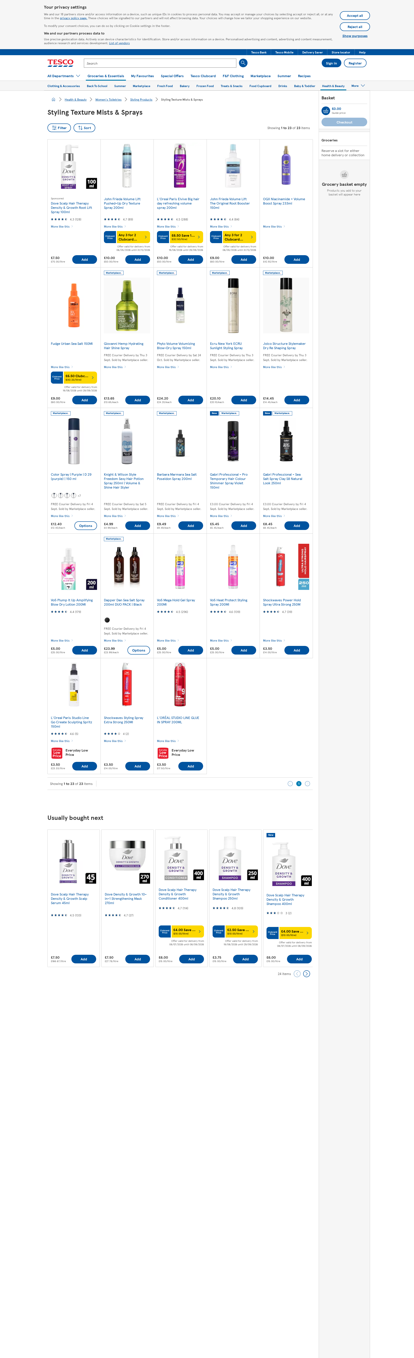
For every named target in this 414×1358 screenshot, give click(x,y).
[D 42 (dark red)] (54, 495)
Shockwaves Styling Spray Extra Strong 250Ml (123, 719)
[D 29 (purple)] (73, 495)
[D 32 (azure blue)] (60, 495)
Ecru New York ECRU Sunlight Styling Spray (226, 345)
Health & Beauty (76, 99)
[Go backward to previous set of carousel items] (297, 973)
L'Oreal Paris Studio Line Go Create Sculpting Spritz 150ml (71, 722)
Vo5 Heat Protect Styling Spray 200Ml (228, 602)
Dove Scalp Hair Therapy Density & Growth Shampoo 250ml (231, 894)
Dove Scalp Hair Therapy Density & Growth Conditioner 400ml (177, 894)
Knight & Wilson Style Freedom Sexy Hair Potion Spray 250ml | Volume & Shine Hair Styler (124, 481)
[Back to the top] (209, 800)
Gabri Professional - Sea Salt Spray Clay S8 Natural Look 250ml (282, 478)
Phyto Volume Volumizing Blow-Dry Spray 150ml (176, 345)
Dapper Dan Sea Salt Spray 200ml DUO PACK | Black (124, 602)
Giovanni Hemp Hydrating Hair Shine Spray (123, 345)
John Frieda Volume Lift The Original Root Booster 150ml (230, 203)
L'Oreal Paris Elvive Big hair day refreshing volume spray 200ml (178, 203)
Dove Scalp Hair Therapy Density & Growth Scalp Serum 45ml (70, 898)
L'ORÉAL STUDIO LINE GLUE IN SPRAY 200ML (178, 719)
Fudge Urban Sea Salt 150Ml (72, 343)
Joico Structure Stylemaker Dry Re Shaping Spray (284, 345)
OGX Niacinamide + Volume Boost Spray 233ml (284, 201)
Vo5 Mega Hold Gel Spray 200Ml (176, 602)
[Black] (107, 620)
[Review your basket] (325, 110)
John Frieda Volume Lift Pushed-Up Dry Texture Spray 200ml (122, 203)
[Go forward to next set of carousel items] (306, 973)
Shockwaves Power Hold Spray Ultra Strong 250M (282, 602)
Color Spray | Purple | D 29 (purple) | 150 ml (71, 476)
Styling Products (141, 99)
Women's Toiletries (108, 99)
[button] (259, 52)
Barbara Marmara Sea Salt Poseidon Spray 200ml (177, 476)
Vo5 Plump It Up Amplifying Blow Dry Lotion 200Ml (72, 602)
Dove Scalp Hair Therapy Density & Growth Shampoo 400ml (285, 899)
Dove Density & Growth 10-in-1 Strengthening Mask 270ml (126, 898)
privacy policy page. (73, 18)
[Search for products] (243, 63)
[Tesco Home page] (60, 63)
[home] (53, 99)
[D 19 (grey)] (67, 495)
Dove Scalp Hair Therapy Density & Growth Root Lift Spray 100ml (71, 207)
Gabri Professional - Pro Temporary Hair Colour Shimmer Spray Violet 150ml (229, 481)
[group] (73, 898)
